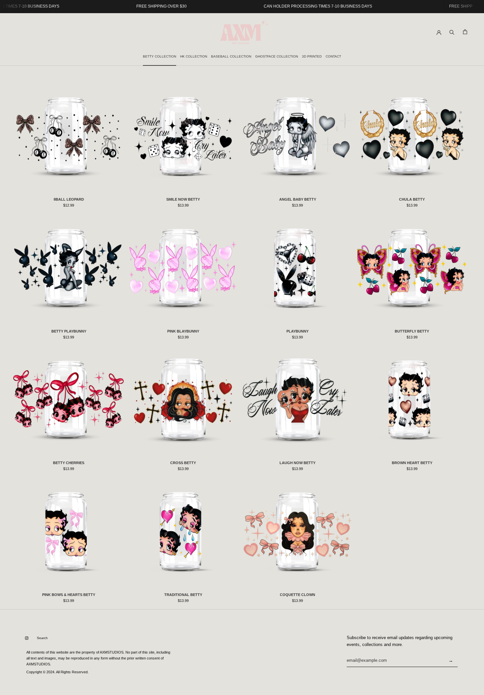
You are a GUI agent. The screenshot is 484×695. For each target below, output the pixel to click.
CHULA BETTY (412, 199)
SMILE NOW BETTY (183, 199)
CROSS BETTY (183, 463)
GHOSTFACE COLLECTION (276, 56)
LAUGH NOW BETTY (297, 463)
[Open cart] (465, 31)
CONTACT (333, 56)
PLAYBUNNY (297, 331)
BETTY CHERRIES (68, 463)
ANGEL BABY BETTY (297, 199)
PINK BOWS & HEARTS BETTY (68, 595)
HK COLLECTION (193, 56)
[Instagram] (26, 638)
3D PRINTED (312, 56)
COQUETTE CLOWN (297, 595)
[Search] (451, 31)
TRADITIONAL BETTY (183, 595)
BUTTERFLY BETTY (412, 331)
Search (42, 638)
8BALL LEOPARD (69, 199)
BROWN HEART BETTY (412, 463)
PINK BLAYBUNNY (183, 331)
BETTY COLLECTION (159, 56)
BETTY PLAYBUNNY (68, 331)
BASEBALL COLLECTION (231, 56)
